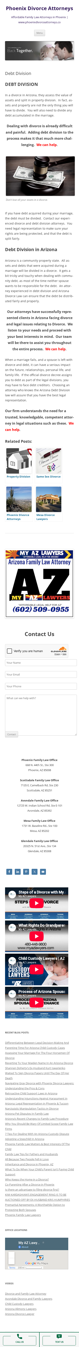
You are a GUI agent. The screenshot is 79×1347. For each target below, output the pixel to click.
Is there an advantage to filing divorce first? (32, 1189)
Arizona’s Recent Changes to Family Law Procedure (36, 1119)
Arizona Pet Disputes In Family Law (27, 1114)
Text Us (59, 1342)
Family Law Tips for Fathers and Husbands (31, 1154)
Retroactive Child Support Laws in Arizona (31, 1093)
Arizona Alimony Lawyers (20, 1309)
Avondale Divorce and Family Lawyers (28, 1299)
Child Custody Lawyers (19, 1304)
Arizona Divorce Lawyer (19, 1314)
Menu (39, 32)
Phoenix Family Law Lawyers (23, 1215)
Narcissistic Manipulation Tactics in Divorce (32, 1108)
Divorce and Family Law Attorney (25, 1294)
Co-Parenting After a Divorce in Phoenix (29, 1184)
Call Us (20, 1342)
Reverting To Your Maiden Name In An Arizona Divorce (39, 1063)
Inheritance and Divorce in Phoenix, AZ (29, 1164)
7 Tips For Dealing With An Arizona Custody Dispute (37, 1134)
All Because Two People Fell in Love (27, 1159)
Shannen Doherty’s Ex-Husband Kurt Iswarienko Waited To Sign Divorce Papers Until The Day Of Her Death (37, 1073)
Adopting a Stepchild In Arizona (24, 1139)
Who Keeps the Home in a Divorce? (27, 1179)
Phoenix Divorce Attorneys (39, 8)
